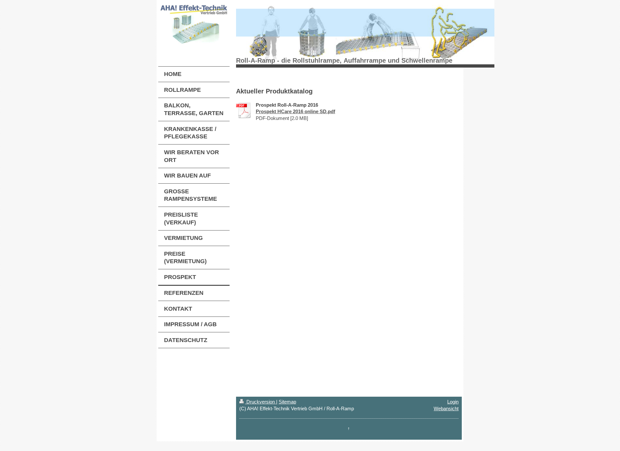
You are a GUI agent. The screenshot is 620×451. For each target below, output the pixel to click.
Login (453, 401)
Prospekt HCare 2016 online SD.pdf (295, 111)
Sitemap (287, 401)
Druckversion (260, 401)
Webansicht (446, 408)
